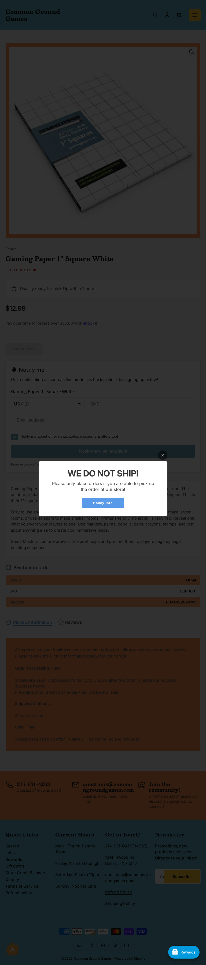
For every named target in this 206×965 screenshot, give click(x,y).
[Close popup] (162, 455)
